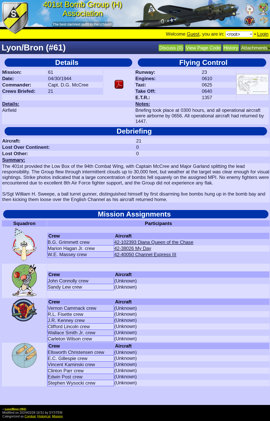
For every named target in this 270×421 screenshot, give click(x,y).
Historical (43, 416)
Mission (57, 416)
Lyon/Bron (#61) (15, 409)
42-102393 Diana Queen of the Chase (153, 242)
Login (262, 34)
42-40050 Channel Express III (145, 254)
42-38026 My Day (132, 248)
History (231, 47)
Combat (30, 416)
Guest (193, 34)
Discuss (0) (171, 47)
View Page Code (203, 47)
